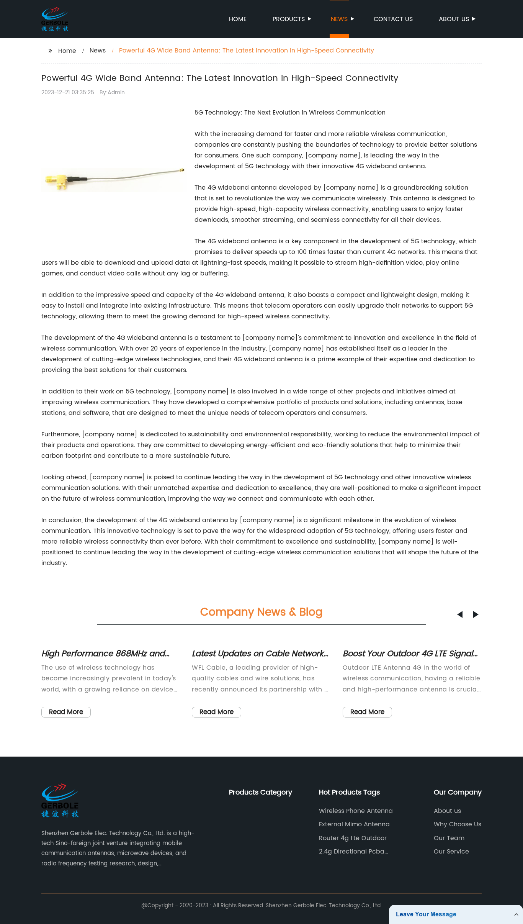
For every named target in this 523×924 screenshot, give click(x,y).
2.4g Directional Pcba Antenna (351, 851)
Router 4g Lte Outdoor (353, 838)
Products (289, 19)
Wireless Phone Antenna (356, 811)
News (339, 19)
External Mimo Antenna (354, 824)
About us (454, 19)
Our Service (451, 852)
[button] (460, 614)
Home (238, 19)
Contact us (393, 19)
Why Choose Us (457, 824)
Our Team (449, 838)
